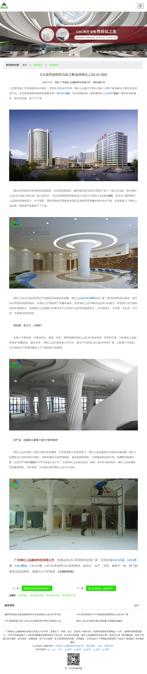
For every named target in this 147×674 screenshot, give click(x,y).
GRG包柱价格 (52, 595)
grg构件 (77, 649)
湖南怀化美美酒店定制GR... (37, 588)
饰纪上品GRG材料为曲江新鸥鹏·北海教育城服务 (99, 621)
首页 (24, 64)
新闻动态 (38, 64)
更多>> (137, 605)
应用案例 (54, 64)
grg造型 (87, 649)
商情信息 (109, 646)
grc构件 (96, 649)
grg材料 (68, 649)
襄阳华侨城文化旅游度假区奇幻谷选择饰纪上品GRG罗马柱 (32, 614)
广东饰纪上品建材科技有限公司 (69, 646)
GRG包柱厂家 (68, 595)
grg (49, 649)
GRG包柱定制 (36, 595)
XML (99, 646)
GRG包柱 (22, 595)
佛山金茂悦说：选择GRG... (101, 588)
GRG (60, 649)
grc (54, 649)
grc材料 (106, 649)
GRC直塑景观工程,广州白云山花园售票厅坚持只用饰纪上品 (32, 621)
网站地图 (90, 646)
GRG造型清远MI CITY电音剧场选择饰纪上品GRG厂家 (102, 614)
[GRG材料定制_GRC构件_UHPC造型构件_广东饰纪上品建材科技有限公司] (4, 6)
